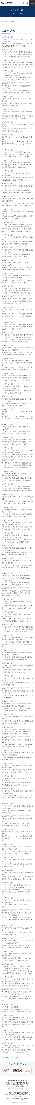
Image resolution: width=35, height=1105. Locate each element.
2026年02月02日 (17, 981)
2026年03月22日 (17, 654)
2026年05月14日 (17, 175)
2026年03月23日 (17, 628)
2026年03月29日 (17, 564)
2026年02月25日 (17, 780)
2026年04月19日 (16, 376)
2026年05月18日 (17, 126)
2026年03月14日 (17, 680)
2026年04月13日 (17, 388)
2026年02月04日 (17, 943)
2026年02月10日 (17, 916)
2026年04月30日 (16, 289)
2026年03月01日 (17, 754)
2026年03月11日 (17, 693)
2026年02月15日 (17, 848)
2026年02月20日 (17, 808)
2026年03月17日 (17, 667)
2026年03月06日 (16, 730)
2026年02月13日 (17, 874)
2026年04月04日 (17, 524)
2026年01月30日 (17, 995)
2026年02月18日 (17, 835)
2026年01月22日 (17, 1034)
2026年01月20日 (17, 1047)
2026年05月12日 (17, 201)
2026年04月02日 (17, 550)
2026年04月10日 (17, 429)
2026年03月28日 (17, 579)
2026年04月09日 (17, 440)
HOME (3, 22)
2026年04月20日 (17, 364)
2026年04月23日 (17, 350)
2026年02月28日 (17, 767)
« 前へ (4, 1058)
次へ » (20, 1058)
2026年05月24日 (17, 63)
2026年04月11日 (17, 415)
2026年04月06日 (16, 464)
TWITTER (24, 3)
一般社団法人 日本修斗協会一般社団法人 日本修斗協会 (7, 3)
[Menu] (32, 3)
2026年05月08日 (17, 252)
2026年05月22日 (17, 75)
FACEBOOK (21, 3)
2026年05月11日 (17, 213)
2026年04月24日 (17, 337)
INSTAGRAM (28, 3)
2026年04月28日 (17, 300)
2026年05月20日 (17, 100)
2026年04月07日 (17, 452)
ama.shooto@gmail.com (20, 1099)
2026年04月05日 (17, 511)
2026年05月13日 (17, 188)
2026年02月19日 (17, 821)
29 (17, 1058)
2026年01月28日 (17, 1020)
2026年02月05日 (17, 930)
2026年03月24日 (17, 616)
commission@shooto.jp (20, 1089)
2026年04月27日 (17, 312)
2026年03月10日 (17, 718)
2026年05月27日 (17, 41)
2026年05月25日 (17, 53)
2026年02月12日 (17, 902)
